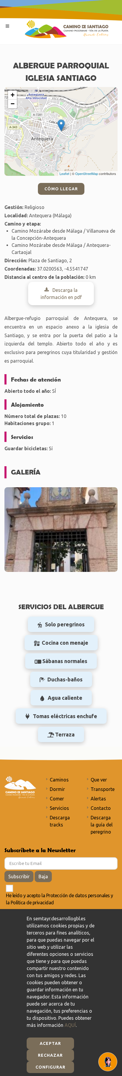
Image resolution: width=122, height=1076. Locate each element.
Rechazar (50, 1055)
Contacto (101, 808)
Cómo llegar (61, 188)
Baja (43, 876)
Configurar (50, 1067)
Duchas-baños (65, 679)
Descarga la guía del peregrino (102, 824)
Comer (57, 798)
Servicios (59, 808)
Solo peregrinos (65, 624)
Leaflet (64, 173)
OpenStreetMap (86, 173)
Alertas (98, 798)
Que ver (99, 779)
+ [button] (13, 95)
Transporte (103, 789)
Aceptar (50, 1043)
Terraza (65, 734)
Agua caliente (65, 698)
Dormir (57, 789)
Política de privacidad (32, 902)
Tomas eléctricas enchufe (65, 716)
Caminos (59, 779)
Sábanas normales (64, 661)
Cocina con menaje (65, 643)
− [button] (13, 103)
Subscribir (19, 876)
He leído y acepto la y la (59, 899)
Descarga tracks (60, 821)
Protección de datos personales (78, 895)
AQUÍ (70, 1025)
